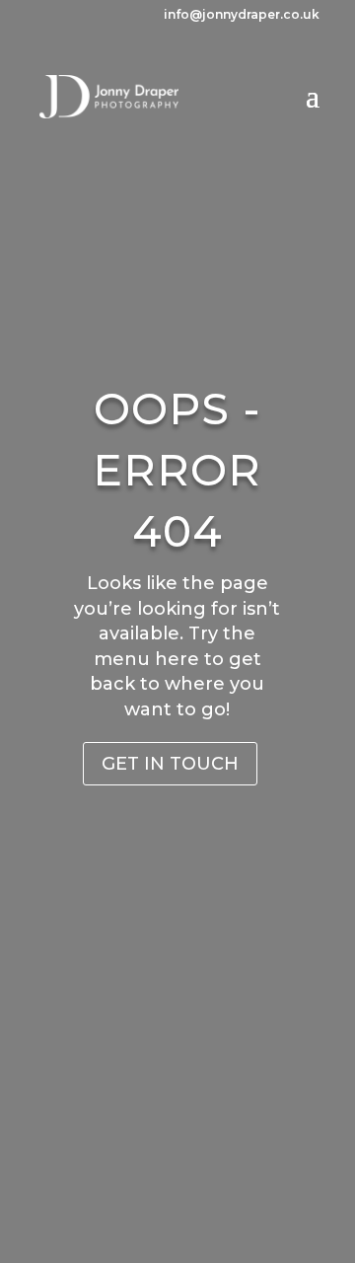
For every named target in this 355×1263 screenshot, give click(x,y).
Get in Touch (170, 764)
